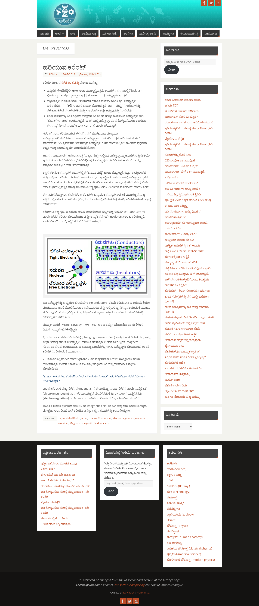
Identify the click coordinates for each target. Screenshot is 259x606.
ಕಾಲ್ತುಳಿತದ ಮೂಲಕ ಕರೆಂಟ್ (179, 240)
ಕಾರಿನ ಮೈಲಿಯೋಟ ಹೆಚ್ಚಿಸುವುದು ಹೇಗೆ (185, 323)
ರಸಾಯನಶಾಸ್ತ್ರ (174, 543)
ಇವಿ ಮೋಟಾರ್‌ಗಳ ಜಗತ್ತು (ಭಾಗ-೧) (183, 211)
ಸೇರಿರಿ (171, 69)
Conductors (105, 418)
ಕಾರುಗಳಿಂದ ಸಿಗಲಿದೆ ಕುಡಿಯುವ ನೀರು (184, 368)
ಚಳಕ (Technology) (178, 492)
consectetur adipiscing (129, 585)
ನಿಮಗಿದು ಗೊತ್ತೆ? (175, 503)
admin (53, 74)
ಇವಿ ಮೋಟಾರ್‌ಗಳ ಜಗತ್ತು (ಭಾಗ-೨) (183, 189)
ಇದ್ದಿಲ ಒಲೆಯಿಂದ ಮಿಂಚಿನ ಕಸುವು (183, 100)
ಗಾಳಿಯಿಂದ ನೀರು (174, 228)
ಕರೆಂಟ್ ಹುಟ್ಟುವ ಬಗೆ (176, 217)
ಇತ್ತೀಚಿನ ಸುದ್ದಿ (174, 475)
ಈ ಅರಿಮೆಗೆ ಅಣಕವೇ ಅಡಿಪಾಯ (182, 111)
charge (93, 418)
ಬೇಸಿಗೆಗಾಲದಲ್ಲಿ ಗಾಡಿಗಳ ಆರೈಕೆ (180, 334)
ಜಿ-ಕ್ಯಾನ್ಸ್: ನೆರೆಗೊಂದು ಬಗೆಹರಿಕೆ (181, 262)
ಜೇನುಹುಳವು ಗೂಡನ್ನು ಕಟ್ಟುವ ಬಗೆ (183, 351)
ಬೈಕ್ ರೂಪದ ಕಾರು (174, 346)
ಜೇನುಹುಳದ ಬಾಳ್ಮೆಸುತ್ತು (177, 374)
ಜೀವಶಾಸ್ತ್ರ (172, 497)
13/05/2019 (68, 74)
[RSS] (218, 3)
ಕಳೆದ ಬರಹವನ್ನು (70, 83)
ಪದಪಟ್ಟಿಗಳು (173, 509)
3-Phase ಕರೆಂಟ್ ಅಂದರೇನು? (181, 183)
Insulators (63, 423)
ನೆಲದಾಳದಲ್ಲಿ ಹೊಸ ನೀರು (178, 155)
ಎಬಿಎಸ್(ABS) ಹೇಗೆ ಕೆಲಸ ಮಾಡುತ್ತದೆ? (185, 172)
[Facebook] (204, 3)
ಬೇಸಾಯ (171, 520)
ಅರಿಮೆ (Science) (176, 469)
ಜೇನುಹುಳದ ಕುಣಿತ (175, 363)
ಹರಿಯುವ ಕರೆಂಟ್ (64, 67)
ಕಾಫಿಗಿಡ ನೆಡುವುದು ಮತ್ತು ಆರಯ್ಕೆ (182, 397)
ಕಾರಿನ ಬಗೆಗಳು (172, 177)
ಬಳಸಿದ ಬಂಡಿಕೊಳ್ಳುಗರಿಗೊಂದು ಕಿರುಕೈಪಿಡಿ (187, 279)
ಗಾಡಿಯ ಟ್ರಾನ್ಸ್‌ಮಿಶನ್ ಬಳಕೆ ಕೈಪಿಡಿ (183, 194)
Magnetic (75, 423)
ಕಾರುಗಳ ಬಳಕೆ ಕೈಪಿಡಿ (176, 285)
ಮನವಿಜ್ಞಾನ (173, 531)
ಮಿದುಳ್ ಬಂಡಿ (172, 380)
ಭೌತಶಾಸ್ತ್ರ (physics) (89, 74)
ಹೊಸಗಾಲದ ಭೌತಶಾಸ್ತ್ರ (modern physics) (191, 560)
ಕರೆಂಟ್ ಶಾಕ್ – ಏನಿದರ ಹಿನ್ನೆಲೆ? (181, 166)
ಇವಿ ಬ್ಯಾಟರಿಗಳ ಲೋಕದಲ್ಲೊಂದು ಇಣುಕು (186, 223)
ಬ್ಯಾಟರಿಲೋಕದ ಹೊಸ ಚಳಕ (179, 391)
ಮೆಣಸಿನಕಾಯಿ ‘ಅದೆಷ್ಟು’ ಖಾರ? (180, 234)
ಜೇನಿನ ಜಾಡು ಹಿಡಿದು (176, 385)
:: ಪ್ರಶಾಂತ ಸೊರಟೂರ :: (69, 418)
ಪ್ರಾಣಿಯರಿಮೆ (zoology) (180, 514)
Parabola (128, 592)
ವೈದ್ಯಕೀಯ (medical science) (184, 554)
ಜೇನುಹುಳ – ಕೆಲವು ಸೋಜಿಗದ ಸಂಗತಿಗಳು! (187, 291)
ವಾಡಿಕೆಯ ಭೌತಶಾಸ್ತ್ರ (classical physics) (189, 548)
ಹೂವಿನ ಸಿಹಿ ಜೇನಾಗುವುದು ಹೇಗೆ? (182, 329)
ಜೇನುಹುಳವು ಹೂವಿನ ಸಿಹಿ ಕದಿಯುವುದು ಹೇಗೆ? (189, 317)
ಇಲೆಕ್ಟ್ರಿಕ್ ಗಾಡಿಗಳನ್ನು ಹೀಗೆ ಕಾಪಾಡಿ (182, 245)
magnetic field (90, 423)
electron (140, 418)
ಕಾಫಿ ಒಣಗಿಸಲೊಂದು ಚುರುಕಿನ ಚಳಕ (184, 251)
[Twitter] (211, 3)
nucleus (104, 423)
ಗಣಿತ (170, 480)
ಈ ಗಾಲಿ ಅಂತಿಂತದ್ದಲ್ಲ (176, 206)
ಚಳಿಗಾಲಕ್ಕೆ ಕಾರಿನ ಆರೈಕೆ (177, 257)
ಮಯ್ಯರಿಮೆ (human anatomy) (185, 537)
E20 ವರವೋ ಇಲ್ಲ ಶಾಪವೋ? (180, 160)
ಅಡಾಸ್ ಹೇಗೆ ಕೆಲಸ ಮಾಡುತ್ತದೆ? (181, 117)
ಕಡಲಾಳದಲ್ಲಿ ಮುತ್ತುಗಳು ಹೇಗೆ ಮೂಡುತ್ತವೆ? (187, 274)
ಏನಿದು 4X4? (171, 105)
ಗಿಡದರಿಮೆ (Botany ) (178, 486)
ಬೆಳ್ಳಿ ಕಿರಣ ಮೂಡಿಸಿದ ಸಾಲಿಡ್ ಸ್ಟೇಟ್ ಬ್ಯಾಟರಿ (188, 268)
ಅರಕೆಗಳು (172, 463)
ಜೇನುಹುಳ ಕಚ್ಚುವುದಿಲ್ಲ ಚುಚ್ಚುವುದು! (183, 340)
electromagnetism (123, 418)
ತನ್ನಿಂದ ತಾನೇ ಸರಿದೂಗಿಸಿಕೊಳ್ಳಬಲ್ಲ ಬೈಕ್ (185, 357)
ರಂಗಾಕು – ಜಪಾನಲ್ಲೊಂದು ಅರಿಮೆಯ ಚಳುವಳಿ (189, 122)
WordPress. (143, 592)
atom (84, 418)
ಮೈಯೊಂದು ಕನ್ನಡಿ (174, 138)
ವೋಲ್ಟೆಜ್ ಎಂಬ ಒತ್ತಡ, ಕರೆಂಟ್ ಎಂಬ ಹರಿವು (188, 200)
